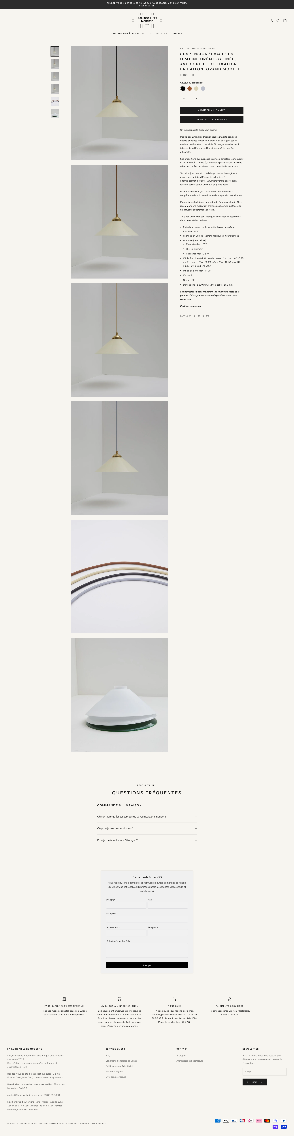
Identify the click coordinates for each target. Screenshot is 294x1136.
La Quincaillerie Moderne (197, 48)
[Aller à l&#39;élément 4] (55, 89)
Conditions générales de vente (121, 1060)
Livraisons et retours (116, 1076)
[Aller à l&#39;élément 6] (55, 114)
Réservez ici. (147, 6)
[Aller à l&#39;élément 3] (55, 76)
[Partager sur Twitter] (199, 316)
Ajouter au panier (212, 110)
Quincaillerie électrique (127, 33)
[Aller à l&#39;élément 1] (55, 51)
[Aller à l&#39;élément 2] (55, 64)
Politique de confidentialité (119, 1066)
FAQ (108, 1055)
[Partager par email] (207, 316)
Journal (178, 33)
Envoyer (147, 965)
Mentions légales (114, 1071)
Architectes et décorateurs (189, 1060)
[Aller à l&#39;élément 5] (55, 101)
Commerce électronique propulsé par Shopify (77, 1124)
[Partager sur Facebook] (194, 316)
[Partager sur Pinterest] (203, 316)
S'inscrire (254, 1082)
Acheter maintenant (211, 119)
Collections (158, 33)
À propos (181, 1055)
